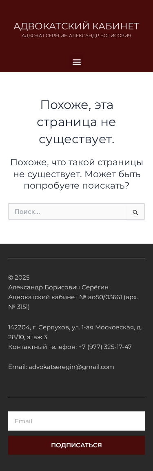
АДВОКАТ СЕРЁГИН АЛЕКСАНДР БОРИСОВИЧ (76, 35)
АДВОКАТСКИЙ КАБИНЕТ (76, 26)
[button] (76, 61)
